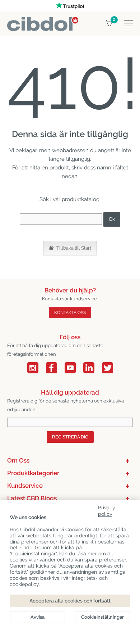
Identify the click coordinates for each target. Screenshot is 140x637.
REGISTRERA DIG (70, 437)
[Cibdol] (42, 21)
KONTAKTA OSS (70, 312)
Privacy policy (106, 509)
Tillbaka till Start (73, 248)
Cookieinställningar (102, 617)
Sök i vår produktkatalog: (70, 199)
